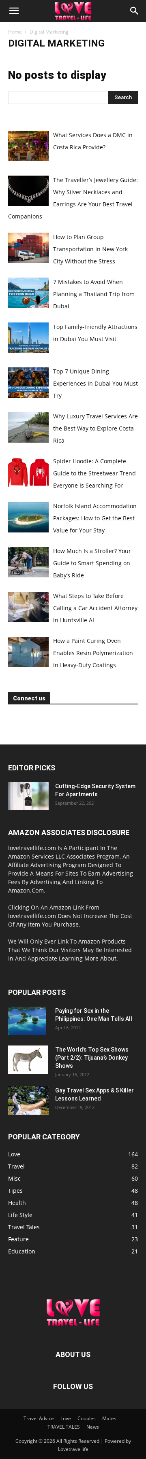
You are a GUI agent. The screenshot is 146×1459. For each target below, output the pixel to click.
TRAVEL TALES (63, 1426)
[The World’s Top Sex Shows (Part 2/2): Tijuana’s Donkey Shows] (28, 1059)
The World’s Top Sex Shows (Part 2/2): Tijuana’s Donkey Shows (92, 1057)
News (92, 1426)
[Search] (134, 11)
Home (15, 31)
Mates (109, 1418)
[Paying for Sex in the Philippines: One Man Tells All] (27, 1021)
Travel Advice (39, 1418)
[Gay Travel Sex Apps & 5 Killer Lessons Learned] (28, 1100)
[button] (14, 11)
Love (65, 1418)
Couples (86, 1418)
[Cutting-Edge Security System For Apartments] (28, 796)
